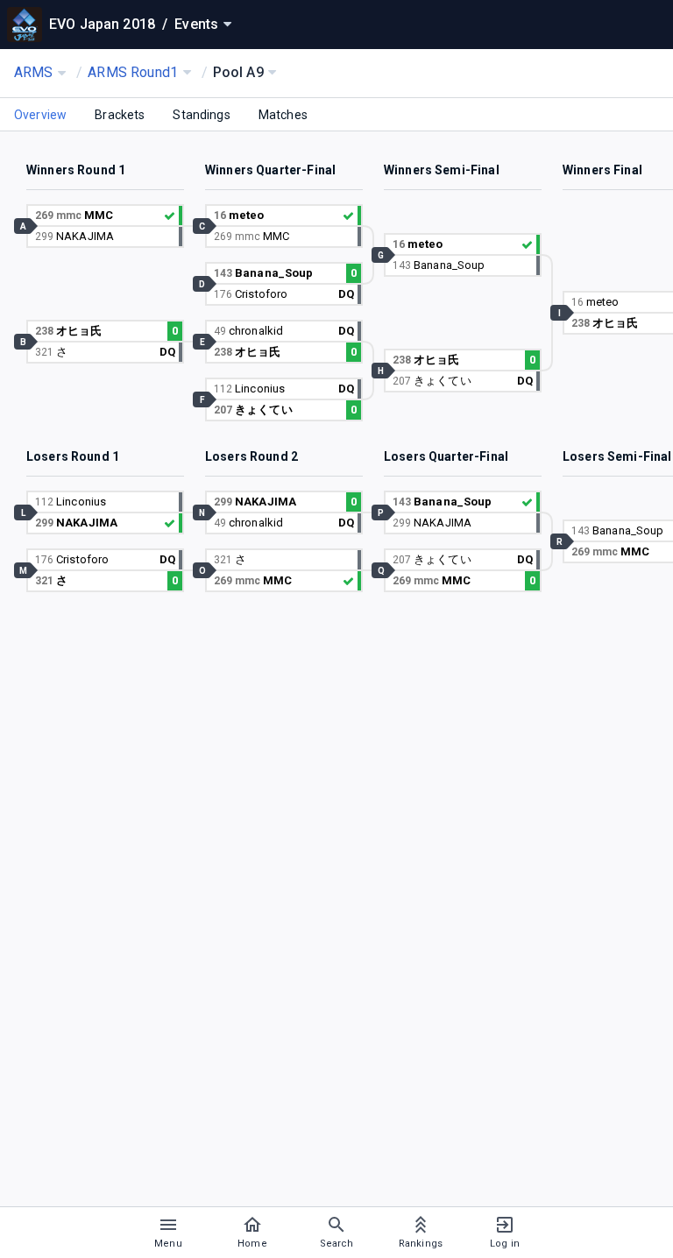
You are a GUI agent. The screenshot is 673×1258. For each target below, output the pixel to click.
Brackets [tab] (120, 115)
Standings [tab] (201, 115)
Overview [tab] (40, 115)
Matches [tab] (283, 115)
